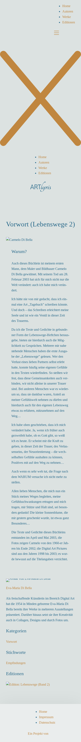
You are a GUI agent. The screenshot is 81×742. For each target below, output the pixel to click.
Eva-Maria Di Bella (19, 588)
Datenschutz (47, 722)
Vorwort (11, 641)
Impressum (46, 717)
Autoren (67, 11)
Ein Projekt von (38, 733)
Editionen (68, 22)
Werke (66, 17)
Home (66, 6)
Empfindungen (16, 663)
